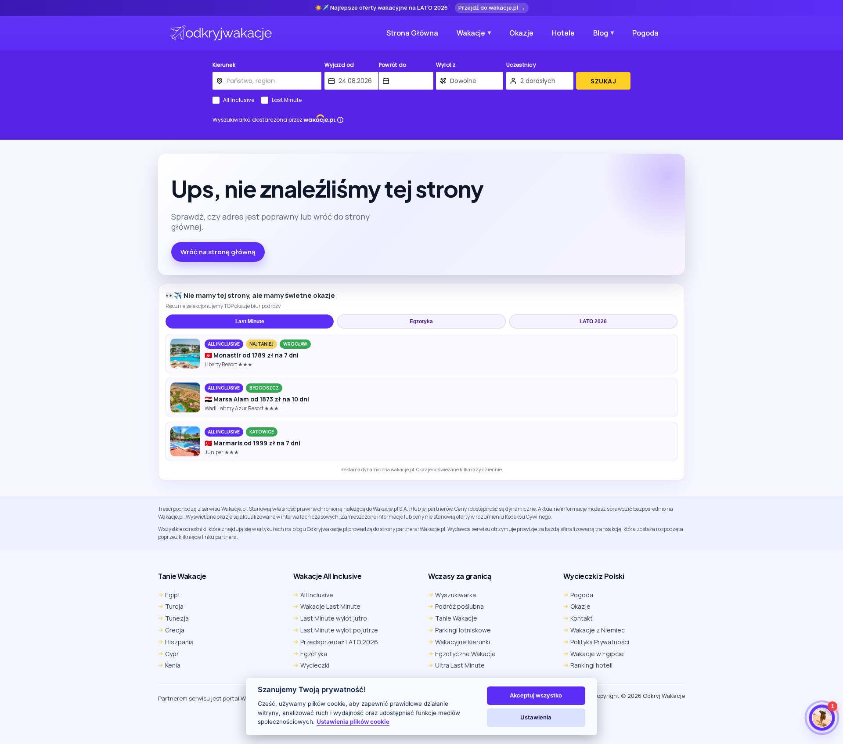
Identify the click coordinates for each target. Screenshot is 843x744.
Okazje (521, 33)
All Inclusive (238, 100)
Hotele (563, 33)
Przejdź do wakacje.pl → (491, 7)
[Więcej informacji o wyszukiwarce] (340, 120)
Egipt (172, 595)
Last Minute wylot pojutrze (339, 630)
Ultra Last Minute (460, 665)
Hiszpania (179, 642)
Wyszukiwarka (455, 595)
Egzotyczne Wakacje (465, 654)
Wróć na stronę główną (218, 251)
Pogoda (645, 33)
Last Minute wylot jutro (333, 618)
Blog (600, 33)
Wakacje (471, 33)
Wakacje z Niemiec (597, 630)
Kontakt (581, 618)
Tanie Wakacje (456, 618)
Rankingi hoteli (591, 665)
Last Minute (287, 100)
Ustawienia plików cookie (353, 721)
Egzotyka (421, 321)
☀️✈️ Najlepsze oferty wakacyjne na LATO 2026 (381, 7)
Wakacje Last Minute (330, 606)
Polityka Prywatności (599, 642)
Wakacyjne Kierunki (462, 642)
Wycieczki (314, 665)
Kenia (172, 665)
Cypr (172, 654)
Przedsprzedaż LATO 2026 (339, 642)
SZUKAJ (603, 81)
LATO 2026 (593, 321)
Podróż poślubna (459, 606)
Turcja (174, 606)
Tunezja (177, 618)
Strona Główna (412, 33)
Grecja (174, 630)
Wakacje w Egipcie (597, 654)
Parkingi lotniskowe (463, 630)
